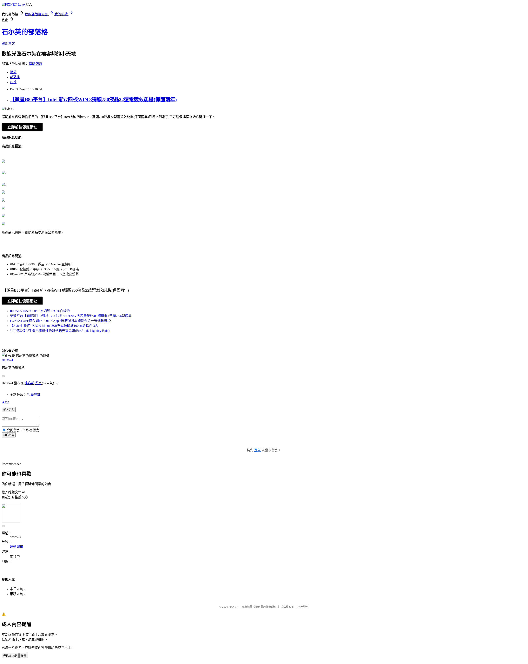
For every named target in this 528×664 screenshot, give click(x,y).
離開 (23, 655)
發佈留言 (8, 435)
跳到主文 (8, 43)
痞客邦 (29, 383)
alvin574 (7, 360)
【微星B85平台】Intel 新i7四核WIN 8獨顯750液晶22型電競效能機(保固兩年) (93, 99)
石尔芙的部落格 (25, 32)
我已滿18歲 (10, 655)
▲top (5, 402)
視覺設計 (33, 394)
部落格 (15, 77)
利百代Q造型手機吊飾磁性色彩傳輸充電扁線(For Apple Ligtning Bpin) (60, 330)
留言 (38, 383)
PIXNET (233, 606)
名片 (13, 82)
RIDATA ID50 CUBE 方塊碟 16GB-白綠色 (40, 311)
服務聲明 (303, 606)
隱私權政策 (287, 606)
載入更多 (8, 409)
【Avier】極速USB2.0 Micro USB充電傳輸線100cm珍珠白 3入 (54, 325)
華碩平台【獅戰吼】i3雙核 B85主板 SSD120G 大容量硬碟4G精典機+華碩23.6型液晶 (71, 316)
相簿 (13, 72)
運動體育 (35, 64)
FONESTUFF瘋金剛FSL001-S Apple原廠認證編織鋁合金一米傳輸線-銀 (61, 321)
